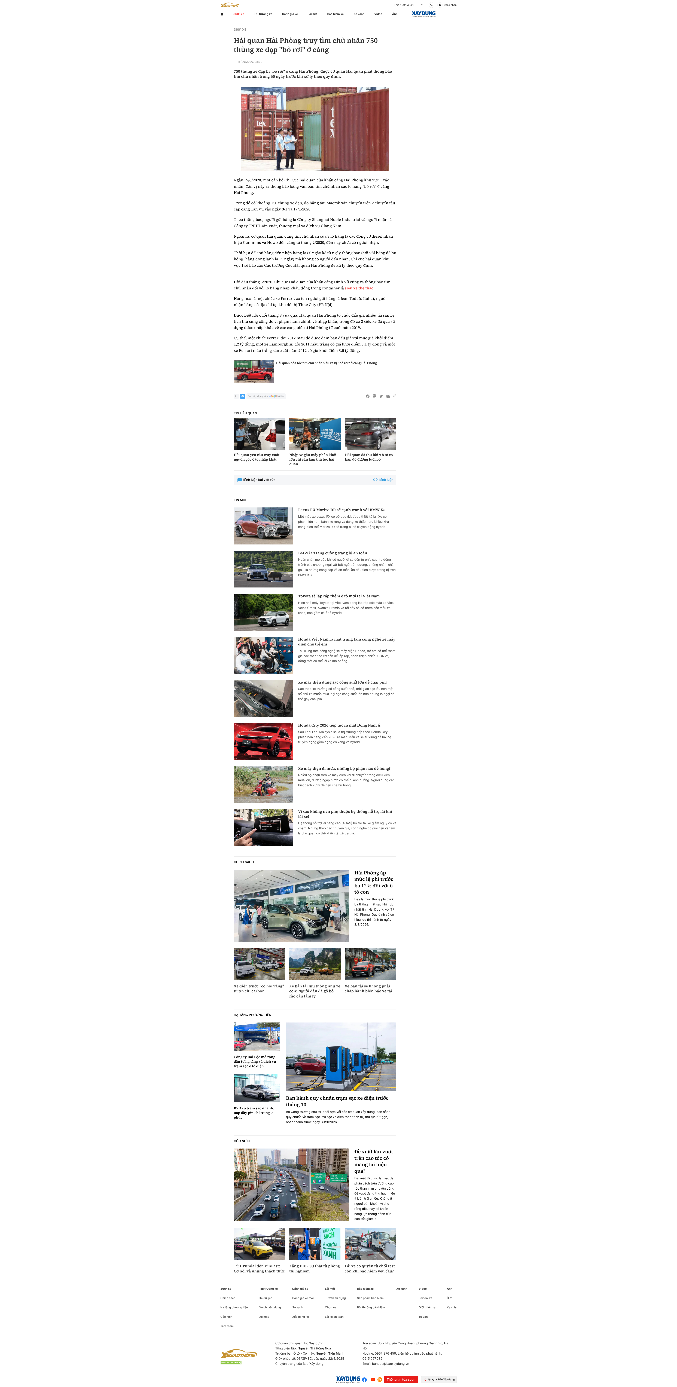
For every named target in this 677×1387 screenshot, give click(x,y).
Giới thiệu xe (427, 1307)
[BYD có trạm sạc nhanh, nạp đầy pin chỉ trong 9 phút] (257, 1088)
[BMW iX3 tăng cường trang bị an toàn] (263, 569)
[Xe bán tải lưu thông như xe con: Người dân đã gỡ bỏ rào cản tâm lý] (314, 964)
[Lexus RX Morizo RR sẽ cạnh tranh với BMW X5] (263, 525)
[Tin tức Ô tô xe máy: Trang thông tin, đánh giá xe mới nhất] (229, 4)
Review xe (425, 1298)
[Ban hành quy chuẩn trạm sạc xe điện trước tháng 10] (341, 1056)
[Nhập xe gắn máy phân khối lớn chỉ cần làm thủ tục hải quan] (315, 434)
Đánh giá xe (290, 14)
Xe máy (264, 1316)
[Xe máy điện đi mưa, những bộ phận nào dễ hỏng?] (263, 784)
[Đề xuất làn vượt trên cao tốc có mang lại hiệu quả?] (291, 1185)
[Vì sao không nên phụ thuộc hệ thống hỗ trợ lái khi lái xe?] (263, 827)
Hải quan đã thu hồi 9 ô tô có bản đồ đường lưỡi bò (369, 457)
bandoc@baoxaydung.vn (390, 1364)
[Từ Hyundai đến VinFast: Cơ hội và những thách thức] (259, 1244)
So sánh (297, 1307)
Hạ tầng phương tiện (252, 1015)
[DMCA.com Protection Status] (231, 1362)
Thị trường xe (263, 14)
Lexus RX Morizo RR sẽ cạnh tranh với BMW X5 (341, 510)
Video (378, 14)
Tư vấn (423, 1316)
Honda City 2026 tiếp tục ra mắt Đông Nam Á (339, 725)
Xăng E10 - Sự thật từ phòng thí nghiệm (314, 1269)
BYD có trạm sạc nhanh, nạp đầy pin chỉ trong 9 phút (254, 1113)
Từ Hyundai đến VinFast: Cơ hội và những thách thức (259, 1269)
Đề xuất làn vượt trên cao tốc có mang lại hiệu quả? (373, 1161)
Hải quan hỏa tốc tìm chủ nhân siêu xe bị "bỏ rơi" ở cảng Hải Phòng (326, 363)
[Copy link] (394, 396)
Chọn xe (330, 1307)
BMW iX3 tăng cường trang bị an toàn (332, 553)
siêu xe (351, 288)
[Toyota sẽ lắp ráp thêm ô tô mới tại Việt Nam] (263, 612)
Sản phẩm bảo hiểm (370, 1298)
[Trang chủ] (222, 14)
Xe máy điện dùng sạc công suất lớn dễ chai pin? (342, 682)
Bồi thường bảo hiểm (371, 1307)
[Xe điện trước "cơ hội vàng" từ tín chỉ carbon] (259, 964)
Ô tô (449, 1298)
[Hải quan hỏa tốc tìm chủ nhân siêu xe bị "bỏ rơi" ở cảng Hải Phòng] (254, 371)
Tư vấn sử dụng (335, 1298)
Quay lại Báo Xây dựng (441, 1379)
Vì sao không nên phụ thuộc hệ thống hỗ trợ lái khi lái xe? (345, 814)
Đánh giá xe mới (303, 1298)
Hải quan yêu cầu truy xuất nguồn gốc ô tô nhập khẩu (256, 457)
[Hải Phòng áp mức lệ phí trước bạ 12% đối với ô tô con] (291, 906)
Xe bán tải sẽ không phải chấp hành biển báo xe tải (368, 989)
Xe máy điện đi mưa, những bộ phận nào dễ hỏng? (344, 768)
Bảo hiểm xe (335, 14)
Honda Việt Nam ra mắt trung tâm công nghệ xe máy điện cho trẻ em (346, 642)
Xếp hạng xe (300, 1316)
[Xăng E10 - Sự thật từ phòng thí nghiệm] (314, 1244)
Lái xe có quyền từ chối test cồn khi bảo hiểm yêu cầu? (370, 1269)
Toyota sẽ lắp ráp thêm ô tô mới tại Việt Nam (339, 596)
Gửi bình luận (383, 480)
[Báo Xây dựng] (424, 14)
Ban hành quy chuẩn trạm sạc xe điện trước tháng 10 (337, 1101)
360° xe (238, 14)
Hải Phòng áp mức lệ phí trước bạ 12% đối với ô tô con (373, 882)
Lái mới (313, 14)
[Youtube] (373, 1380)
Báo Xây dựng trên (258, 396)
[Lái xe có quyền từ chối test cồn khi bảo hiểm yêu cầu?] (370, 1244)
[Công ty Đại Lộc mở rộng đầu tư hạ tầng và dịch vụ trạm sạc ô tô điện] (257, 1036)
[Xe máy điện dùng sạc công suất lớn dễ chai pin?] (263, 698)
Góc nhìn (242, 1141)
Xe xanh (358, 14)
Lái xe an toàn (334, 1316)
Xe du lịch (265, 1298)
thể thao (365, 288)
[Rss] (379, 1379)
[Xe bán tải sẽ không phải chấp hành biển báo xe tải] (370, 964)
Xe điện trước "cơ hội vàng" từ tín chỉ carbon (259, 989)
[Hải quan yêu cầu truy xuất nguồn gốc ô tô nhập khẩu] (259, 434)
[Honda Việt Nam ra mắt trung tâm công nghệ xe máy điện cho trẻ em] (263, 655)
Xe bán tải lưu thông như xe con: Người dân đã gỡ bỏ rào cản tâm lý (314, 991)
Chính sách (244, 862)
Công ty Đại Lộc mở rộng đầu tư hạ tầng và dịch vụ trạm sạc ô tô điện (255, 1061)
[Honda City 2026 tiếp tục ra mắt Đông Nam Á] (263, 741)
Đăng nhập (450, 5)
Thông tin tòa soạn (401, 1380)
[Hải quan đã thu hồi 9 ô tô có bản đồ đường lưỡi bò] (370, 434)
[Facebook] (365, 1380)
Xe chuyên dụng (270, 1307)
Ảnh (395, 14)
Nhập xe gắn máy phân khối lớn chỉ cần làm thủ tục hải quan (312, 459)
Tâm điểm (227, 1326)
